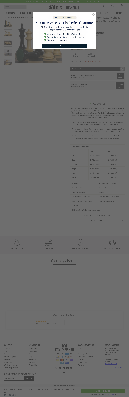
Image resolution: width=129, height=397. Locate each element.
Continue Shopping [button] (64, 46)
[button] (93, 14)
